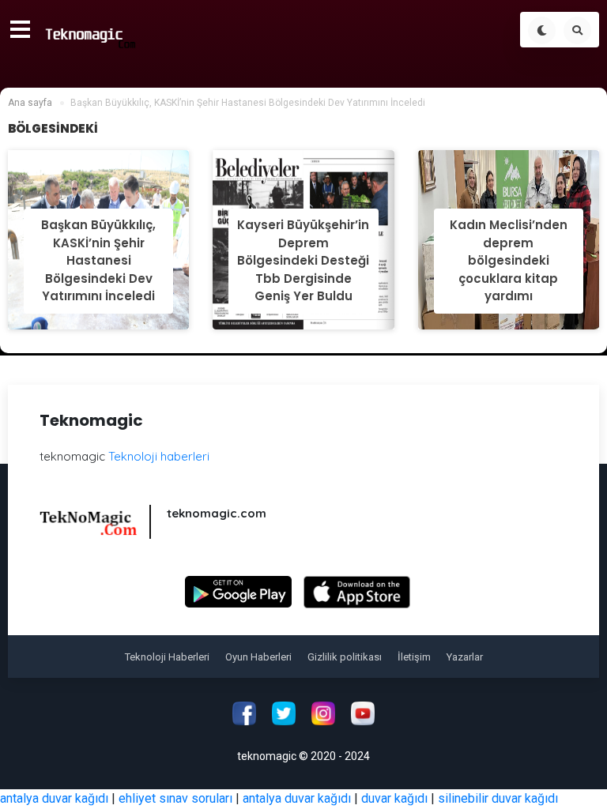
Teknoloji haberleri (158, 456)
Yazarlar (465, 657)
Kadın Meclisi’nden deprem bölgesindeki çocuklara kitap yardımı (508, 260)
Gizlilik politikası (344, 657)
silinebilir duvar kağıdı (498, 798)
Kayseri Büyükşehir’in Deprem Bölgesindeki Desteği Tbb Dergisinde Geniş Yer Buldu (303, 260)
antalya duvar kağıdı (54, 798)
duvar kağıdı (394, 798)
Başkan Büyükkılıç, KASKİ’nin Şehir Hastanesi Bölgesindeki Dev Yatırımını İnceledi (98, 260)
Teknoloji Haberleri (167, 657)
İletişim (414, 657)
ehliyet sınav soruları (175, 798)
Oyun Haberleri (258, 657)
